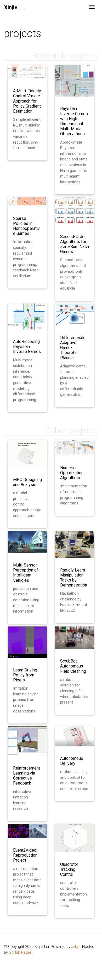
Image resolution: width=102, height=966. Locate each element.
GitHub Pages (20, 952)
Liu (14, 7)
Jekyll (75, 946)
